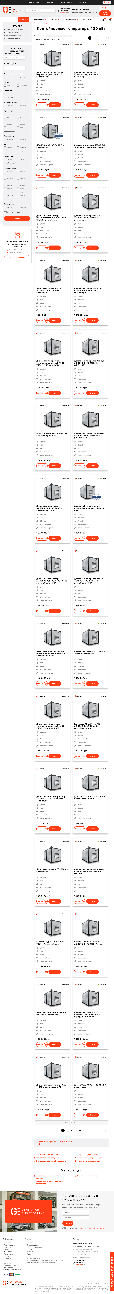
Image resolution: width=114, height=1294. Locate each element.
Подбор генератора (17, 258)
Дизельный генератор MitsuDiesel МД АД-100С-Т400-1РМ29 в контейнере (52, 218)
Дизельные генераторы (14, 29)
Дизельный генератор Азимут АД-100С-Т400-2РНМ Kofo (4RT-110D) (51, 798)
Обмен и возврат (66, 2)
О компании (38, 19)
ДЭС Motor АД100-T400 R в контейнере (50, 146)
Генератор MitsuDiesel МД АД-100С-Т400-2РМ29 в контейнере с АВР (87, 726)
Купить (54, 105)
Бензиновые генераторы (15, 32)
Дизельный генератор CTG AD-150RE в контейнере (89, 652)
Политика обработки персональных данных (45, 1260)
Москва (15, 11)
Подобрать (17, 218)
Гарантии (50, 2)
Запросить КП (105, 8)
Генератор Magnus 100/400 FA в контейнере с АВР (51, 434)
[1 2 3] (52, 58)
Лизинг (30, 1252)
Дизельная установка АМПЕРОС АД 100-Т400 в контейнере (87, 74)
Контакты (87, 19)
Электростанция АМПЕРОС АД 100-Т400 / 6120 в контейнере (89, 146)
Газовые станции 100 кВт (47, 1143)
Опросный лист (10, 1265)
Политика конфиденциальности (40, 1258)
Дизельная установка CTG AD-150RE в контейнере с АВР (51, 1086)
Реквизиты (8, 1254)
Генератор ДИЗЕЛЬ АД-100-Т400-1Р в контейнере (50, 943)
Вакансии (8, 1263)
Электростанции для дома (86, 1155)
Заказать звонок (105, 13)
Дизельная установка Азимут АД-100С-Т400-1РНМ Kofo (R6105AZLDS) (89, 435)
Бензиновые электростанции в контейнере (49, 1182)
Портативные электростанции (88, 1158)
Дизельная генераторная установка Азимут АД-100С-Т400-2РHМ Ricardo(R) (50, 726)
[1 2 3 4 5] (52, 131)
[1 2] (90, 58)
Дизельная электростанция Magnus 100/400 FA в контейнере (50, 74)
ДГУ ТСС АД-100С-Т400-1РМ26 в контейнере (90, 1086)
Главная (36, 23)
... (102, 38)
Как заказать (9, 1267)
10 (107, 38)
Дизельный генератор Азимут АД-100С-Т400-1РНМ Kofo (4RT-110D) (89, 363)
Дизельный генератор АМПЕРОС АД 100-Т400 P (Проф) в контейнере (87, 1014)
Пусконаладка (33, 1245)
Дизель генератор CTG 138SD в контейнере (52, 870)
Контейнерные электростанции (50, 23)
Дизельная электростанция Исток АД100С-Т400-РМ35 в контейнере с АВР (50, 653)
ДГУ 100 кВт (67, 1142)
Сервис (30, 1249)
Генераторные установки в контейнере (47, 1177)
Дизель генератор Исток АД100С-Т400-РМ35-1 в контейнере (48, 290)
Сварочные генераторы (15, 38)
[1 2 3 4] (90, 274)
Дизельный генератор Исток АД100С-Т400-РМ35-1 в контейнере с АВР (88, 581)
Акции (6, 1261)
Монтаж (30, 1243)
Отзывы (7, 1256)
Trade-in (30, 1254)
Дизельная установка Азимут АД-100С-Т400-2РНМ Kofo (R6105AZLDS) (89, 871)
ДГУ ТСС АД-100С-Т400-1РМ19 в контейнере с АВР (90, 797)
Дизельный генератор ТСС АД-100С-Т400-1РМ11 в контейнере (87, 218)
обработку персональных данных (91, 1228)
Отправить (68, 1223)
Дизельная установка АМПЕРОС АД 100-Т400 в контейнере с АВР (49, 508)
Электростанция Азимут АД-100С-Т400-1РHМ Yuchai (88, 943)
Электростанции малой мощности (51, 1161)
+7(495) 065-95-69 (80, 9)
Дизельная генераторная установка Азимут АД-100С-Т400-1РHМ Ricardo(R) (50, 363)
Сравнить (41, 44)
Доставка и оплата (34, 2)
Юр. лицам (82, 2)
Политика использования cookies (41, 1263)
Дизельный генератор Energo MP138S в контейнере (51, 1013)
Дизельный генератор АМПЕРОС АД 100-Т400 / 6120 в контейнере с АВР (51, 581)
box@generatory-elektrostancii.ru (84, 12)
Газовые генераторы (13, 35)
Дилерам (7, 1258)
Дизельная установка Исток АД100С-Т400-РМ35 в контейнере (88, 290)
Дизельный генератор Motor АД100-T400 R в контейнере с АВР (89, 508)
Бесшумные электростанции (87, 1161)
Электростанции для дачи (47, 1158)
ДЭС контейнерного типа (86, 1176)
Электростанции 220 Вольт (48, 1155)
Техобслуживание (34, 1247)
